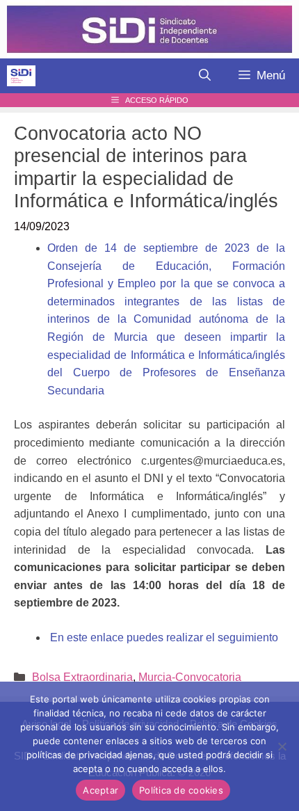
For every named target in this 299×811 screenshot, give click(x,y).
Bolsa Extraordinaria (82, 677)
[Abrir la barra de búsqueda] (205, 75)
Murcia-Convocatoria (189, 677)
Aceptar (100, 790)
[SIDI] (21, 75)
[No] (282, 746)
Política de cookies (181, 790)
